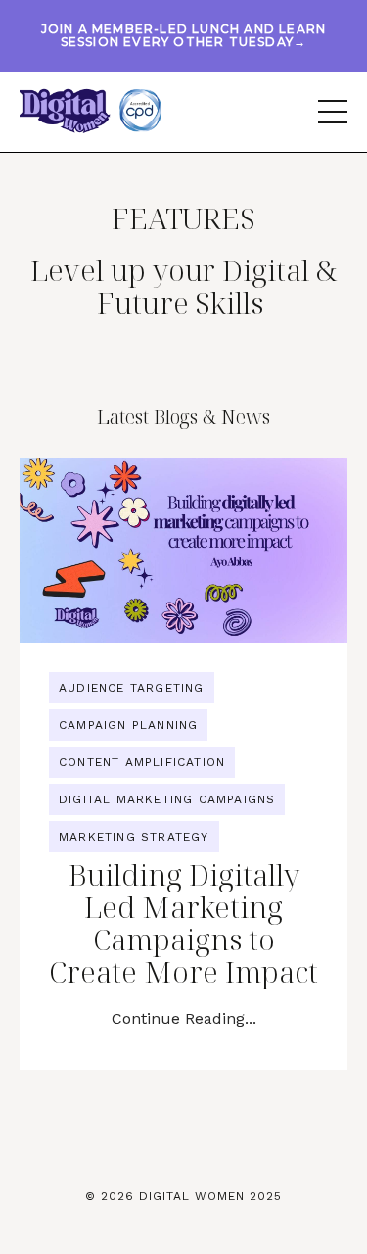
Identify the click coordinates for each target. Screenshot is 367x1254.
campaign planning (128, 725)
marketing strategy (134, 837)
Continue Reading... (184, 1018)
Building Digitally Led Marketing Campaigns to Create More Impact (183, 923)
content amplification (142, 762)
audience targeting (132, 688)
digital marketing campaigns (167, 799)
